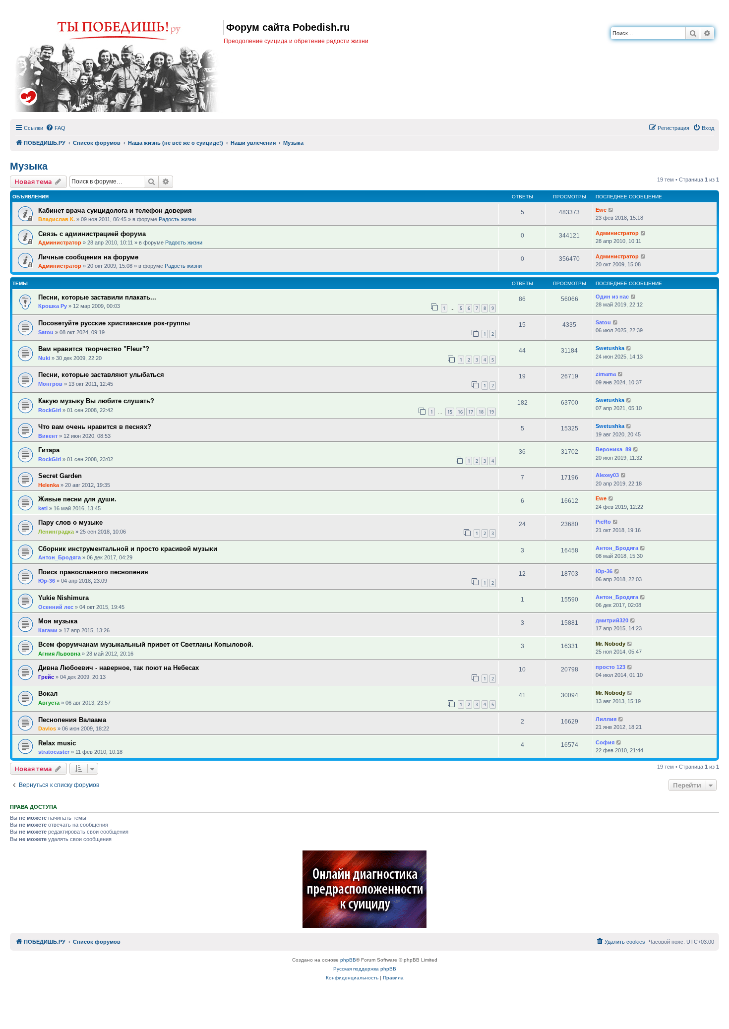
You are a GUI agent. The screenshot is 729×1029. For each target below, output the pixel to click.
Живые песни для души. (77, 499)
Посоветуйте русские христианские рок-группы (114, 323)
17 (470, 412)
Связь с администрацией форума (92, 234)
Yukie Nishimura (63, 598)
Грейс (46, 677)
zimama (606, 374)
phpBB (348, 960)
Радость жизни (177, 219)
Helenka (48, 485)
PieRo (603, 522)
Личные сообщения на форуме (88, 257)
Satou (46, 332)
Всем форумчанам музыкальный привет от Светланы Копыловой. (145, 644)
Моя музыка (57, 621)
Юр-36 (46, 581)
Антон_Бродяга (59, 557)
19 (491, 412)
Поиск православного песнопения (93, 572)
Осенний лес (55, 607)
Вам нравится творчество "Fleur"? (93, 349)
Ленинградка (56, 532)
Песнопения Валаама (72, 720)
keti (43, 508)
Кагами (48, 630)
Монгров (50, 384)
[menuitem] (55, 128)
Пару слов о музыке (70, 522)
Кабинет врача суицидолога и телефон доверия (115, 210)
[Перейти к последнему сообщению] (611, 210)
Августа (49, 703)
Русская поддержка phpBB (364, 968)
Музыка (29, 166)
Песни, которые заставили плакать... (97, 297)
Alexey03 (607, 475)
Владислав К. (56, 219)
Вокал (48, 693)
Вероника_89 (613, 449)
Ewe (601, 210)
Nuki (44, 358)
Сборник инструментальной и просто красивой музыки (127, 548)
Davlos (47, 728)
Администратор (59, 242)
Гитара (49, 450)
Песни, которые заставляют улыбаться (101, 374)
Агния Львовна (59, 654)
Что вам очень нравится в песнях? (94, 426)
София (605, 742)
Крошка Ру (52, 306)
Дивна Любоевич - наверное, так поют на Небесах (118, 667)
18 (481, 412)
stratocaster (53, 752)
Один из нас (612, 297)
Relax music (57, 743)
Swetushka (610, 348)
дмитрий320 (612, 620)
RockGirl (49, 410)
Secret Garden (60, 476)
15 (449, 412)
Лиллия (606, 719)
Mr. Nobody (610, 644)
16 (460, 412)
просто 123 (610, 667)
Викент (48, 436)
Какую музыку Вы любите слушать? (96, 401)
